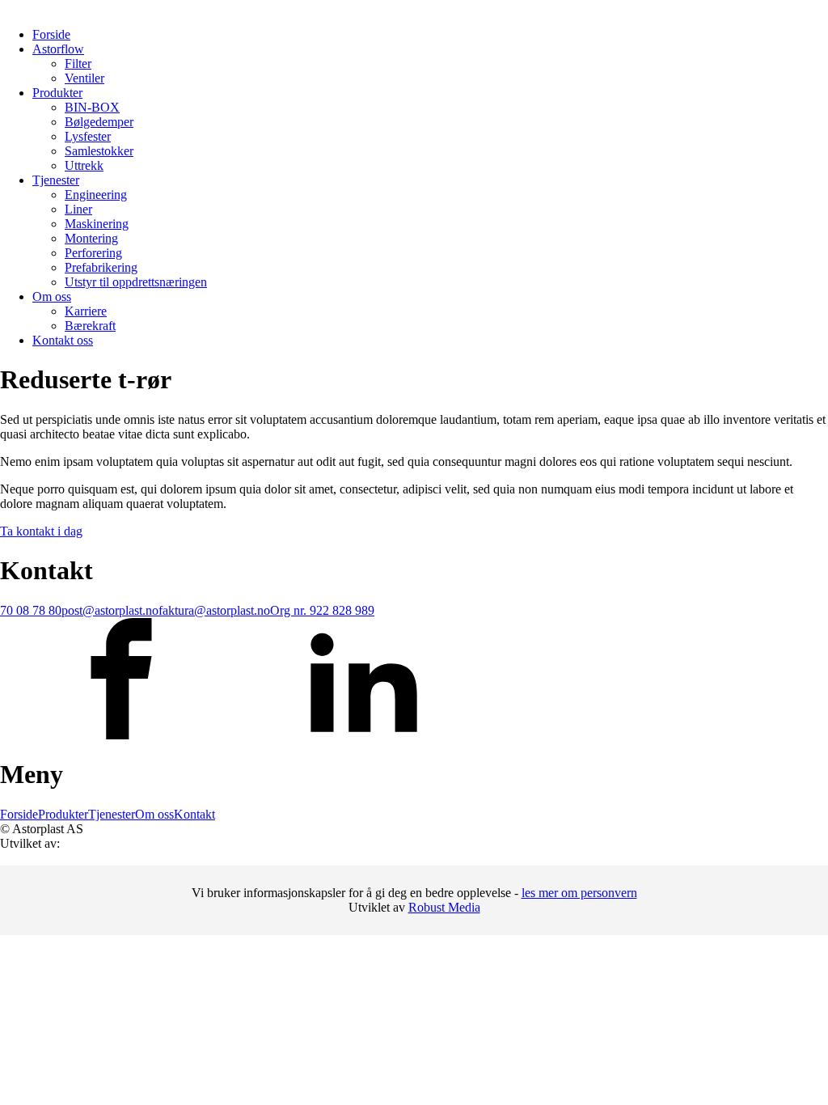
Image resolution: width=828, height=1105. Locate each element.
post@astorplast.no (109, 610)
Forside (51, 34)
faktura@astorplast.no (214, 610)
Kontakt (194, 814)
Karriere (86, 311)
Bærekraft (90, 325)
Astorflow (58, 49)
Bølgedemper (99, 122)
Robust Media (444, 907)
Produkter (57, 92)
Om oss (51, 296)
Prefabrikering (101, 267)
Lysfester (88, 136)
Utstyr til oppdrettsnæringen (136, 282)
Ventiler (84, 78)
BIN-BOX (92, 107)
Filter (78, 63)
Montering (91, 238)
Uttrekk (84, 165)
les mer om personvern (579, 893)
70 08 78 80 (30, 610)
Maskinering (97, 224)
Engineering (96, 194)
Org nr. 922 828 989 (322, 610)
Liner (78, 209)
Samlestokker (99, 151)
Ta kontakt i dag (41, 531)
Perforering (93, 253)
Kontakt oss (62, 340)
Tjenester (55, 180)
